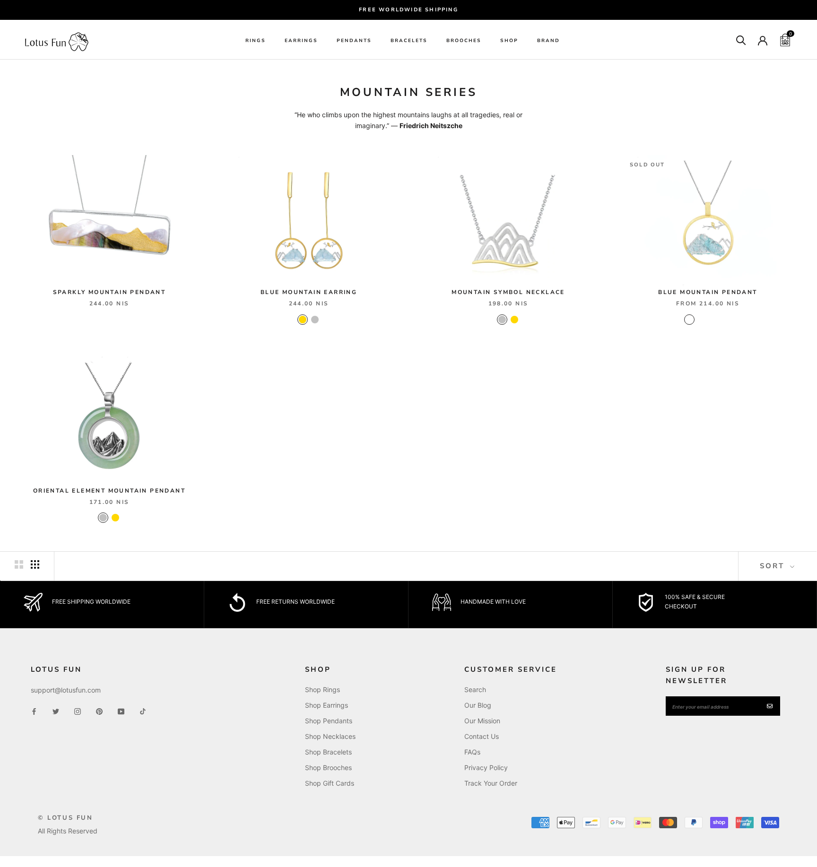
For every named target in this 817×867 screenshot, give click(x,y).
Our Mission (482, 721)
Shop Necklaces (330, 736)
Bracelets (409, 40)
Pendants (354, 40)
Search (475, 689)
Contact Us (481, 736)
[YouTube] (121, 710)
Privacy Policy (486, 767)
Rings (255, 40)
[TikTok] (142, 710)
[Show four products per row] (35, 564)
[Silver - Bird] (701, 319)
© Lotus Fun (65, 818)
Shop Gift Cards (329, 783)
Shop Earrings (326, 705)
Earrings (301, 40)
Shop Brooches (328, 767)
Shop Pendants (328, 721)
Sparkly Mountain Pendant (109, 292)
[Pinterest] (99, 710)
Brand (548, 40)
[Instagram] (77, 710)
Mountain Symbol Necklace (508, 292)
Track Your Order (490, 783)
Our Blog (477, 705)
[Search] (741, 39)
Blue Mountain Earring (309, 292)
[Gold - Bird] (689, 319)
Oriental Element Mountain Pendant (109, 490)
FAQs (472, 752)
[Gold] (302, 319)
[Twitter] (55, 710)
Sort (774, 566)
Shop (509, 40)
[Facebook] (34, 710)
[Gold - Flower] (714, 319)
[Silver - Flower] (726, 319)
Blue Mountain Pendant (707, 292)
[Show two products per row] (19, 564)
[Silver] (315, 319)
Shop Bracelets (328, 752)
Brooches (463, 40)
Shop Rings (322, 689)
